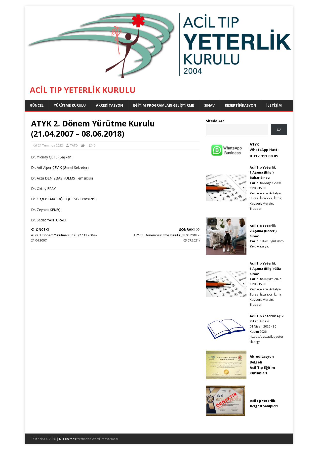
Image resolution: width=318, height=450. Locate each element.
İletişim (274, 105)
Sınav (209, 105)
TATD (74, 145)
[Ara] (279, 129)
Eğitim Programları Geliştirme (163, 105)
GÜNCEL (37, 105)
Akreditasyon (109, 105)
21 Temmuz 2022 (50, 145)
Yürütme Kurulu (70, 105)
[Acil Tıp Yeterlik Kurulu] (159, 77)
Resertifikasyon (240, 105)
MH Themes (67, 439)
